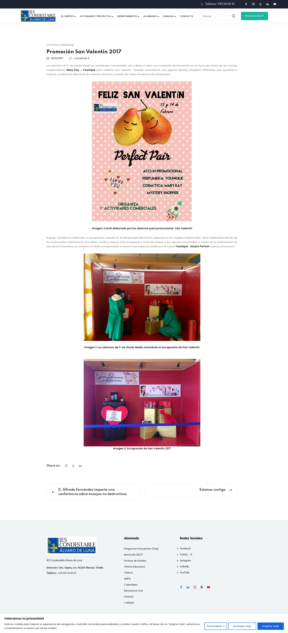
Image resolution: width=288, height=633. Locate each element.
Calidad (129, 602)
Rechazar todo (242, 626)
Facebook (185, 548)
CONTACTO (186, 16)
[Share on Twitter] (73, 466)
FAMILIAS (168, 16)
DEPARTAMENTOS (127, 16)
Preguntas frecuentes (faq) (141, 548)
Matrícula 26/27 (254, 16)
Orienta (128, 596)
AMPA (127, 578)
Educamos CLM (133, 590)
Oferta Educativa (134, 566)
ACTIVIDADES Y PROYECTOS (95, 16)
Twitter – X (186, 554)
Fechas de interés (135, 560)
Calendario (131, 584)
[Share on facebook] (66, 466)
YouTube (185, 572)
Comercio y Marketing (60, 44)
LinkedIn (184, 566)
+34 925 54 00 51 (67, 573)
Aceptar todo (270, 626)
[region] (144, 623)
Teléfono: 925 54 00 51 (219, 4)
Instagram (185, 560)
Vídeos (128, 572)
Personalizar (214, 626)
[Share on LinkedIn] (80, 466)
